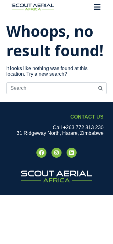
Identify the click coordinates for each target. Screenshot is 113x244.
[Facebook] (41, 153)
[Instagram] (56, 153)
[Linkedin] (72, 153)
